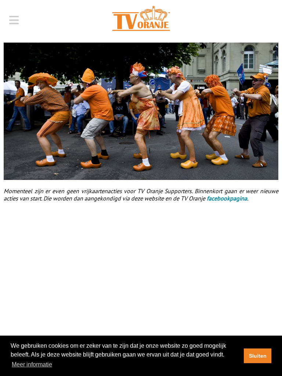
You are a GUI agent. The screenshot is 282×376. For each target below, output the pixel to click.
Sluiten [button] (258, 356)
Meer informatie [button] (32, 364)
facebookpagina (227, 198)
